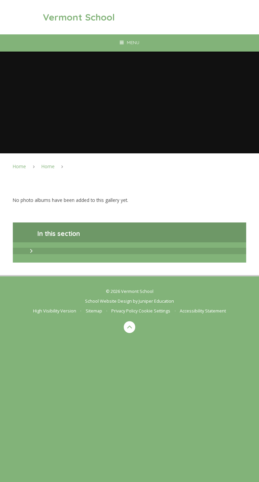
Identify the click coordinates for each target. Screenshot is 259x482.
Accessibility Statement (203, 311)
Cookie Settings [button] (154, 311)
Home (19, 166)
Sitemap (94, 311)
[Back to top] (130, 327)
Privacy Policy (124, 311)
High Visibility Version (54, 311)
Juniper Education (156, 301)
